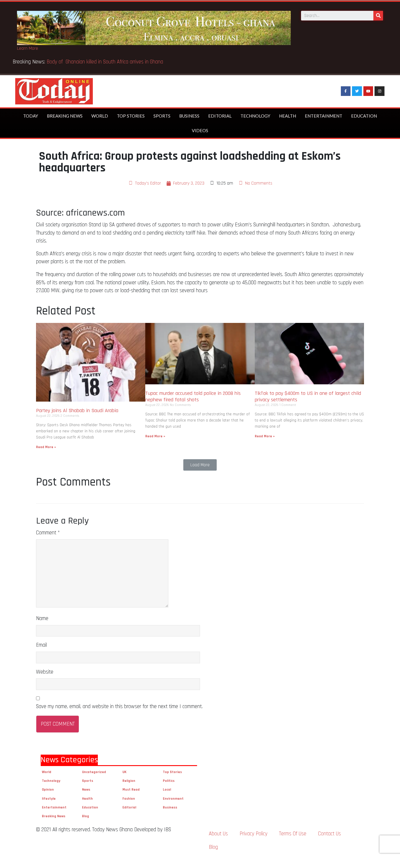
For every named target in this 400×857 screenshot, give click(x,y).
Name (42, 618)
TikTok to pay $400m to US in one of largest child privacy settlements (308, 396)
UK (124, 772)
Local (167, 789)
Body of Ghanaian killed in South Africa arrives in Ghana (106, 61)
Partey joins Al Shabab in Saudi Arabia (77, 410)
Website (44, 672)
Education (364, 115)
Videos (200, 130)
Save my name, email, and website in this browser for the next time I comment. (119, 706)
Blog (85, 816)
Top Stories (131, 115)
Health (287, 115)
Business (189, 115)
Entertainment (323, 115)
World (99, 115)
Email (41, 645)
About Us (218, 833)
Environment (173, 798)
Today (30, 115)
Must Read (131, 789)
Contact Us (329, 833)
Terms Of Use (292, 833)
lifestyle (49, 798)
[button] (200, 465)
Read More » (46, 447)
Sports (161, 115)
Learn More (27, 48)
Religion (128, 781)
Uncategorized (94, 772)
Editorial (220, 115)
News (86, 789)
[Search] (378, 15)
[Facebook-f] (346, 91)
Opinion (48, 789)
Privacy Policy (253, 833)
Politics (169, 781)
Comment (48, 532)
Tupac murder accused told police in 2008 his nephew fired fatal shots (193, 396)
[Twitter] (357, 91)
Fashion (128, 798)
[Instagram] (379, 91)
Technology (255, 115)
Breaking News (65, 115)
